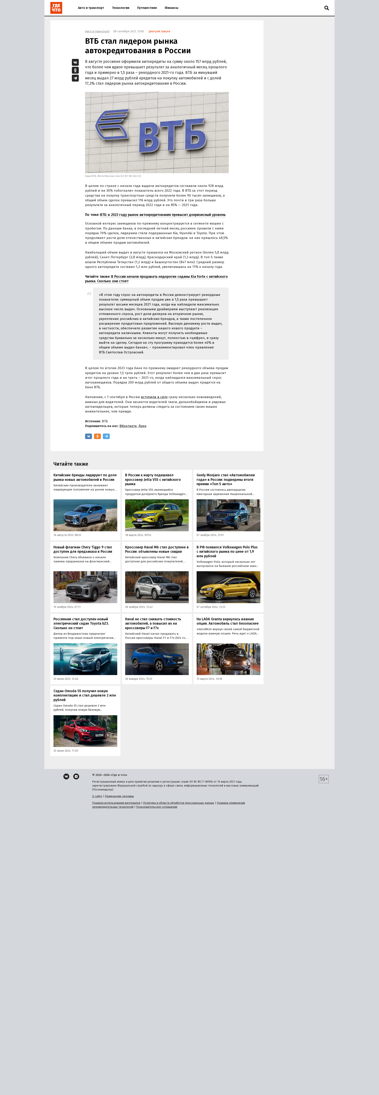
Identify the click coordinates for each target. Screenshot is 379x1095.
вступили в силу (154, 397)
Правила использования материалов (116, 803)
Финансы (171, 8)
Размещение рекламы (119, 796)
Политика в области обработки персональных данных (178, 803)
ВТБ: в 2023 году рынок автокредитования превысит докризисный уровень (163, 215)
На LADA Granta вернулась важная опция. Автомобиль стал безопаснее (228, 621)
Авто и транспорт (91, 8)
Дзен (142, 426)
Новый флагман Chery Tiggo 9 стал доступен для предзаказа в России (82, 549)
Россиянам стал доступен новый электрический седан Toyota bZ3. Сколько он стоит (81, 623)
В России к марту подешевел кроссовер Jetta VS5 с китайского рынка (153, 479)
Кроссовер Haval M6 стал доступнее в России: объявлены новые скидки (157, 549)
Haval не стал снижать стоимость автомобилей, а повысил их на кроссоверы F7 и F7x (153, 623)
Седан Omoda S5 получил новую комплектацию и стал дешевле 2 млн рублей (84, 695)
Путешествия (147, 8)
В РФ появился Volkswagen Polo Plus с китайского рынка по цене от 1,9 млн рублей (227, 551)
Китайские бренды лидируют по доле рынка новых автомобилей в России (85, 477)
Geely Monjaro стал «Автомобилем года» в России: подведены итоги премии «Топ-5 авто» (226, 479)
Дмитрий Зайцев (159, 31)
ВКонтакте (128, 426)
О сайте (97, 796)
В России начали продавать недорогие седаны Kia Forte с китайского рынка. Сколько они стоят (156, 278)
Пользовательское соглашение (156, 807)
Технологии (120, 8)
